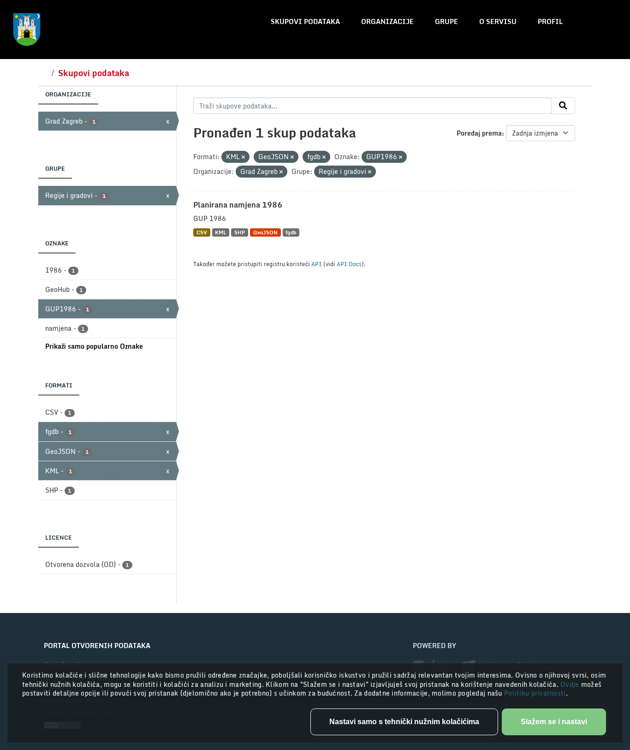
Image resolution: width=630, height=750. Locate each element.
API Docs (349, 263)
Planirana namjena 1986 (237, 205)
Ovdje (570, 684)
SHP (239, 232)
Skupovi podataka (305, 21)
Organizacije (387, 21)
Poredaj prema (479, 133)
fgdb (290, 232)
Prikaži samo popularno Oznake (94, 346)
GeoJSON (265, 232)
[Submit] (563, 105)
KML (220, 232)
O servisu (498, 21)
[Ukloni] (243, 157)
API (316, 263)
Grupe (446, 21)
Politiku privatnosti (535, 693)
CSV (201, 232)
